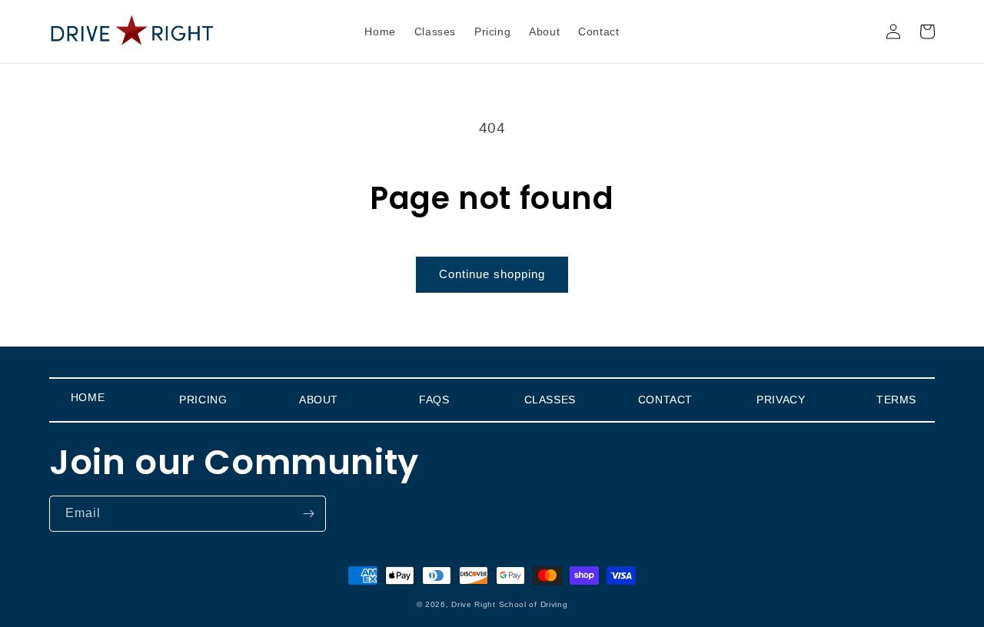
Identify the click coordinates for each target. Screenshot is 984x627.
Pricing (203, 399)
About (318, 399)
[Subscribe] (308, 514)
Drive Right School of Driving (509, 604)
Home (88, 397)
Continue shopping (492, 273)
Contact (665, 399)
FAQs (434, 399)
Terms (896, 399)
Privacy (780, 399)
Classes (550, 399)
